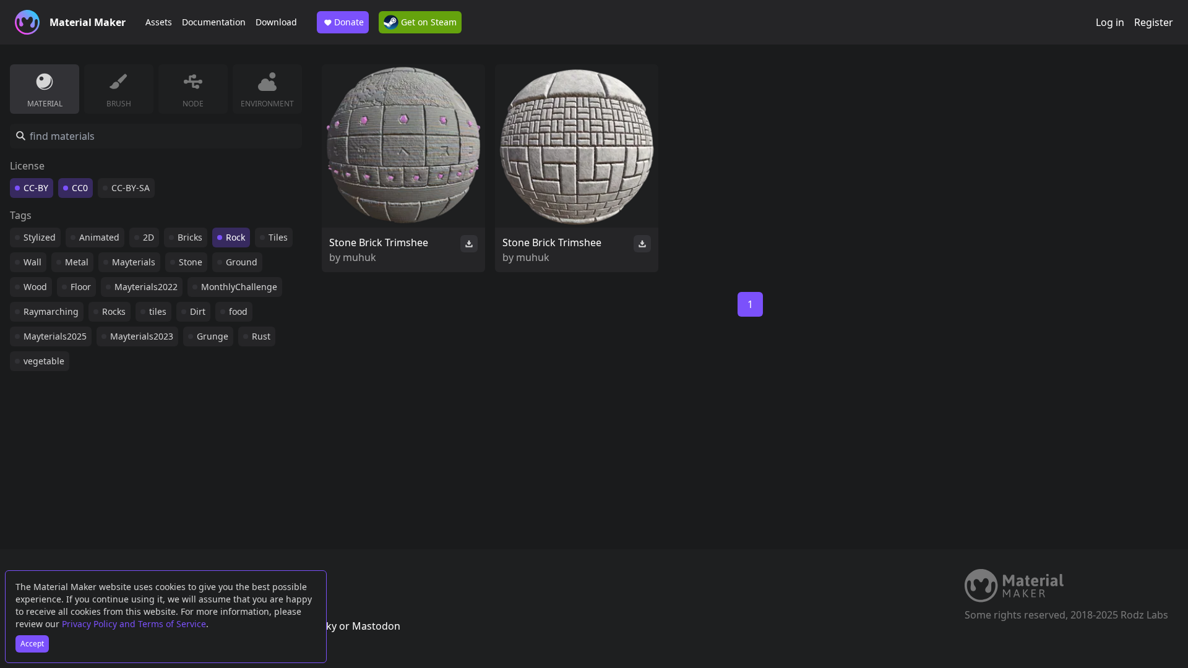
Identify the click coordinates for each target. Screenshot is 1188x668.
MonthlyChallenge (239, 287)
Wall (32, 262)
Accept (32, 643)
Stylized (40, 237)
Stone (190, 262)
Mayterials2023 (141, 336)
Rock (235, 237)
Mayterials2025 (55, 336)
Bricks (190, 237)
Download (276, 22)
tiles (157, 311)
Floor (81, 287)
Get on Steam (427, 22)
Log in (1110, 22)
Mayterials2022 (146, 287)
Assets (158, 22)
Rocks (114, 311)
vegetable (44, 361)
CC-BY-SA (130, 188)
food (238, 311)
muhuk (359, 257)
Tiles (278, 237)
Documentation (214, 22)
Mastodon (376, 626)
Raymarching (51, 311)
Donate (349, 22)
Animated (99, 237)
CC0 (80, 188)
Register (1153, 22)
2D (148, 237)
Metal (76, 262)
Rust (261, 336)
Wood (35, 287)
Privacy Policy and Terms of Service (134, 624)
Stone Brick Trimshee (378, 242)
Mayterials (133, 262)
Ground (241, 262)
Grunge (212, 336)
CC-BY (36, 188)
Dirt (197, 311)
